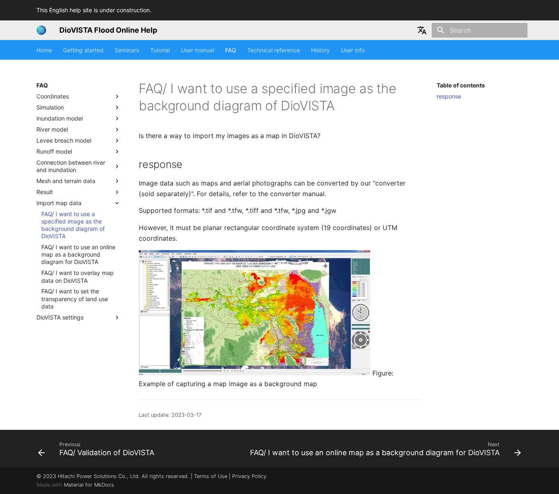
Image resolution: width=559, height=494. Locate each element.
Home (44, 50)
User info (353, 50)
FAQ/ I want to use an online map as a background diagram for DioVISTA (78, 254)
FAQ (230, 50)
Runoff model (54, 151)
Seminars (127, 50)
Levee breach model (63, 140)
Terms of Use (210, 476)
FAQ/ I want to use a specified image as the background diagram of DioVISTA (73, 225)
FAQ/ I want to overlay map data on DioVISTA (77, 277)
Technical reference (273, 50)
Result (44, 191)
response (449, 96)
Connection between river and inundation (70, 166)
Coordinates (52, 96)
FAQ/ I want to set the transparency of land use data (74, 299)
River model (52, 129)
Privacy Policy (249, 476)
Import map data (58, 202)
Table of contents (461, 85)
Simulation (50, 107)
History (320, 50)
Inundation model (59, 118)
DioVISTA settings (59, 317)
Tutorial (160, 50)
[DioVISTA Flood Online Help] (41, 30)
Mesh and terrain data (65, 180)
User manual (197, 50)
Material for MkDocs (89, 485)
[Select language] (422, 30)
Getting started (83, 50)
